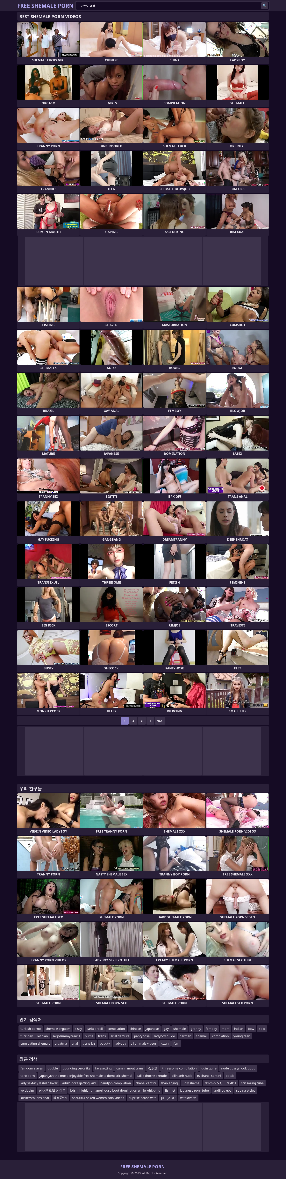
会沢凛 (153, 1068)
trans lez (88, 1043)
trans (102, 1036)
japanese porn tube (194, 1090)
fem (176, 1043)
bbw (251, 1029)
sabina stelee (245, 1090)
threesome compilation (179, 1068)
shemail (201, 1036)
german (185, 1036)
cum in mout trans (130, 1068)
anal (75, 1043)
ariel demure (120, 1036)
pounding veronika (76, 1068)
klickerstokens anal (34, 1098)
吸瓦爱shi (60, 1098)
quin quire (209, 1068)
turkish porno (30, 1029)
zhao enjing (169, 1083)
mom (225, 1029)
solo (262, 1029)
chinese (135, 1029)
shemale (179, 1029)
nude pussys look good (238, 1068)
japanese (152, 1029)
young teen (241, 1036)
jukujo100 (168, 1098)
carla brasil (95, 1029)
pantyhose (142, 1036)
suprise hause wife (142, 1098)
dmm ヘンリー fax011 (220, 1083)
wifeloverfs (188, 1098)
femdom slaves (31, 1068)
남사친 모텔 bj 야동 (52, 1090)
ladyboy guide (164, 1036)
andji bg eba (222, 1090)
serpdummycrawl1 (66, 1036)
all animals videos (144, 1043)
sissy (78, 1029)
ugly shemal (191, 1083)
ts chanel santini (209, 1076)
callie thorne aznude (152, 1076)
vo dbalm (27, 1090)
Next (160, 720)
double (52, 1068)
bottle (230, 1076)
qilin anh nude (181, 1076)
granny (195, 1029)
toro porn (27, 1076)
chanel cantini (146, 1083)
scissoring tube (252, 1083)
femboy (211, 1029)
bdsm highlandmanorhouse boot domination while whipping (115, 1090)
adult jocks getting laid (79, 1083)
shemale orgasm (58, 1029)
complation (220, 1036)
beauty (105, 1043)
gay (166, 1029)
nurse (89, 1036)
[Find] (264, 5)
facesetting (103, 1068)
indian (238, 1029)
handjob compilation (115, 1083)
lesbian (42, 1036)
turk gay (26, 1036)
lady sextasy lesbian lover (39, 1083)
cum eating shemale (35, 1043)
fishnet (170, 1090)
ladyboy (120, 1043)
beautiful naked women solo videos (98, 1098)
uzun (165, 1043)
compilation (116, 1029)
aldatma (61, 1043)
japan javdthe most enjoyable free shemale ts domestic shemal (85, 1076)
